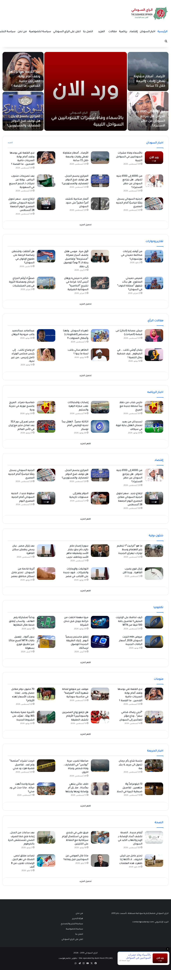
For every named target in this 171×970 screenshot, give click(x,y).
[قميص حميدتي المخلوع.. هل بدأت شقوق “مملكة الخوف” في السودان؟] (154, 283)
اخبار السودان (147, 31)
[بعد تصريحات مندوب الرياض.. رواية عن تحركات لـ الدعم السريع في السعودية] (46, 180)
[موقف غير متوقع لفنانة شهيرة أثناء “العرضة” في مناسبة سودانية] (100, 694)
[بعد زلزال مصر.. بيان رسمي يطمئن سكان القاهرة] (46, 550)
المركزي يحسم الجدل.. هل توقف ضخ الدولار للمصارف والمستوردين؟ (23, 121)
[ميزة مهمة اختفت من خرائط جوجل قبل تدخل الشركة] (100, 622)
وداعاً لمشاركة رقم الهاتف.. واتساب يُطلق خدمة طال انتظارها (21, 621)
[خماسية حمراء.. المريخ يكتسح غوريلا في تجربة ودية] (46, 407)
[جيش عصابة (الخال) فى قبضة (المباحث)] (154, 335)
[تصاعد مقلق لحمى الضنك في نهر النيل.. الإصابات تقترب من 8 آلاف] (46, 860)
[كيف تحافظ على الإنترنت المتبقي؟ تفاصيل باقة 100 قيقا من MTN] (154, 622)
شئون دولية (156, 535)
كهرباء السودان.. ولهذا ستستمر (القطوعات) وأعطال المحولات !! (75, 335)
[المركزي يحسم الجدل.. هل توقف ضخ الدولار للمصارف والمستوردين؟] (23, 111)
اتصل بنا (88, 31)
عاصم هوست (65, 958)
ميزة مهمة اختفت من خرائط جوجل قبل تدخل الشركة (76, 621)
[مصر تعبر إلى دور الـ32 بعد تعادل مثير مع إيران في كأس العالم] (46, 426)
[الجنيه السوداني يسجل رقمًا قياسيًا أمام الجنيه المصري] (154, 203)
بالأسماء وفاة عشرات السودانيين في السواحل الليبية (129, 157)
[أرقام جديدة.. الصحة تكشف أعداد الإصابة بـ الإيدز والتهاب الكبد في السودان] (154, 837)
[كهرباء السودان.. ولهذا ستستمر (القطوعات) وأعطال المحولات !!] (100, 335)
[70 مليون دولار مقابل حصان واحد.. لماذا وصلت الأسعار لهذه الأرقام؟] (46, 694)
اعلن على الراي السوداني (67, 31)
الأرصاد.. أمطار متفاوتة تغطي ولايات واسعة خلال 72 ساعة (149, 81)
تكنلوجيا (158, 607)
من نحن (22, 31)
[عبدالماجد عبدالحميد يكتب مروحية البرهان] (46, 335)
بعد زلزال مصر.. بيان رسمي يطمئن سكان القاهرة (23, 550)
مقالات (112, 31)
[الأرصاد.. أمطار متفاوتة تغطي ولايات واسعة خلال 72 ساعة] (148, 71)
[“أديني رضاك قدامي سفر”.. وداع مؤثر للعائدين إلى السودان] (154, 717)
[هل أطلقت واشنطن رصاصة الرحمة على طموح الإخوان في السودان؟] (46, 256)
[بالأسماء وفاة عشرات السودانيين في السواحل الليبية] (85, 91)
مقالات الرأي (155, 320)
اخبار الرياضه (155, 392)
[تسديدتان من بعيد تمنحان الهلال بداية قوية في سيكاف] (154, 426)
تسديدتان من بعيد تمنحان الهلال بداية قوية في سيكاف (129, 426)
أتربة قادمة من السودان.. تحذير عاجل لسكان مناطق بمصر (22, 573)
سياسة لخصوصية (40, 31)
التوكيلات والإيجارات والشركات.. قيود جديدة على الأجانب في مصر (75, 573)
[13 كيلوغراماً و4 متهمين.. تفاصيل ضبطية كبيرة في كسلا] (154, 788)
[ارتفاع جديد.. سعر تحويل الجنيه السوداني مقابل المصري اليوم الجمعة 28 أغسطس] (46, 203)
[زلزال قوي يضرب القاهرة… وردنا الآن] (154, 573)
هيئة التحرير (77, 919)
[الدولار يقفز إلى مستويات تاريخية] (100, 498)
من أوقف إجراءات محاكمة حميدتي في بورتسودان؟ (131, 255)
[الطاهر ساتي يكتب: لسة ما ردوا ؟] (100, 354)
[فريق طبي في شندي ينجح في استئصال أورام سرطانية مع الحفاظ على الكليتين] (100, 837)
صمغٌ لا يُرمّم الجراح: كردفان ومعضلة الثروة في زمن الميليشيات (21, 282)
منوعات (158, 679)
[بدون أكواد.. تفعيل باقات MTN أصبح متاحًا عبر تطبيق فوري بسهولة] (46, 641)
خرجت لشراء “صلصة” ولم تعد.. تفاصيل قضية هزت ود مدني (22, 765)
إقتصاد (133, 31)
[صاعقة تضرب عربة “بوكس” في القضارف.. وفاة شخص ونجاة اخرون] (100, 765)
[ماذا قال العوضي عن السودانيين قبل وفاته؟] (100, 860)
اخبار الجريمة (155, 750)
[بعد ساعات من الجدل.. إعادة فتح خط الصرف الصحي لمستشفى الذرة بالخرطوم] (46, 837)
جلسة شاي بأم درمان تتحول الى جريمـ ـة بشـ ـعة (130, 765)
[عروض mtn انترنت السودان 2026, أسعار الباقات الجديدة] (154, 641)
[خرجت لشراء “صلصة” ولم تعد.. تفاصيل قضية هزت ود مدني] (46, 765)
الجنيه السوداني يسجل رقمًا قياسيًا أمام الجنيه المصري (129, 203)
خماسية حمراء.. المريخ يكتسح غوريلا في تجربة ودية (21, 406)
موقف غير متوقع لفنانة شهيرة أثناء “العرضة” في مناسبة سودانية (75, 693)
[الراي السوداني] (149, 13)
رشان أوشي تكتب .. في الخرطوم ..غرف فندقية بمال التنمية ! (129, 354)
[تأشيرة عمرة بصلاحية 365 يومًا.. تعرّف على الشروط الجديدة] (46, 717)
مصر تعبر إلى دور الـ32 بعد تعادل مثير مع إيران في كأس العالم (21, 426)
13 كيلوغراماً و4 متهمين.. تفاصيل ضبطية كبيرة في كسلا (129, 788)
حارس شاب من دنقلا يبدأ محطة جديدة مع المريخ (131, 406)
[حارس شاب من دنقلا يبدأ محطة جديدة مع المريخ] (154, 407)
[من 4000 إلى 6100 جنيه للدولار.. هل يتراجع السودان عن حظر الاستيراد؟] (154, 180)
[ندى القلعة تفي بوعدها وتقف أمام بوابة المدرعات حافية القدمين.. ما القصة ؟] (46, 157)
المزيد (101, 31)
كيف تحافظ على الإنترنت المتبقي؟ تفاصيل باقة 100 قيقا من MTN (129, 621)
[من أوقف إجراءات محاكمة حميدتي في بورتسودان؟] (154, 256)
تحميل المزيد (85, 225)
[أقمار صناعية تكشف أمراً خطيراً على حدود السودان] (100, 203)
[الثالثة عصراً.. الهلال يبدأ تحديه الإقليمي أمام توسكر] (100, 426)
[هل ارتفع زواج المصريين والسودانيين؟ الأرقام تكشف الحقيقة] (100, 717)
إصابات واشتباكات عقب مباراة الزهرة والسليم (78, 406)
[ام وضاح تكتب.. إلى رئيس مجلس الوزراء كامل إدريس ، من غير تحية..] (46, 354)
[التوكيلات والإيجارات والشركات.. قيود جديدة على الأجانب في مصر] (100, 573)
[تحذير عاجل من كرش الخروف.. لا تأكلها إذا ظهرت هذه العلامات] (154, 860)
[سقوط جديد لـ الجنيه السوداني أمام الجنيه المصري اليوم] (46, 498)
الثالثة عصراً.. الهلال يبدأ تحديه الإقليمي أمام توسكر (75, 426)
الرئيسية (162, 31)
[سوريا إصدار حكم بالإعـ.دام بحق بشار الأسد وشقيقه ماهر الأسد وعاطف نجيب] (100, 550)
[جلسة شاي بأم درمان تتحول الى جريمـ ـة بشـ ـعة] (154, 765)
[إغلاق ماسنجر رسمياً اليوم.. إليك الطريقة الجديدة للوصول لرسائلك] (100, 641)
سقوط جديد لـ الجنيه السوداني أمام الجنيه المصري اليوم (22, 497)
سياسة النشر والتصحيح (72, 924)
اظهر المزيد (85, 444)
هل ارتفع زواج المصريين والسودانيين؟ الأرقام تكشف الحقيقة (75, 716)
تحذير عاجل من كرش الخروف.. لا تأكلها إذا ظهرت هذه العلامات (130, 860)
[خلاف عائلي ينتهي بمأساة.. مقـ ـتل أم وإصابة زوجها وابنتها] (100, 788)
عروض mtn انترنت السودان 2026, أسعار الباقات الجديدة (130, 641)
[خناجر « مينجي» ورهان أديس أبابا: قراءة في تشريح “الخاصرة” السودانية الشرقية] (100, 283)
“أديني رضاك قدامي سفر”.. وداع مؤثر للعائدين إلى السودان (130, 716)
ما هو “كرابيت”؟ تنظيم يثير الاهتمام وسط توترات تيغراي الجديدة (129, 550)
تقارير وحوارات (154, 241)
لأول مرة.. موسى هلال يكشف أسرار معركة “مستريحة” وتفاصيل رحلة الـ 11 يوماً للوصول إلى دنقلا (76, 259)
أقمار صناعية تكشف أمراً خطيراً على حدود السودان (76, 203)
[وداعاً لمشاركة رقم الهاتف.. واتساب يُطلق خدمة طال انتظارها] (46, 622)
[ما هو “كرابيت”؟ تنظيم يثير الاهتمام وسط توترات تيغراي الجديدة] (154, 550)
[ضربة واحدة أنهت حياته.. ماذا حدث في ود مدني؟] (46, 788)
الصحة (159, 822)
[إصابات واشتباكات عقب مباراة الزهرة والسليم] (100, 407)
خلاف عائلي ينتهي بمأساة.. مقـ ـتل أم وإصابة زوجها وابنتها (76, 788)
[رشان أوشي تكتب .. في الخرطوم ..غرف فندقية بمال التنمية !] (154, 354)
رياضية (123, 31)
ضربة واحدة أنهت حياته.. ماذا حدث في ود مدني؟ (22, 788)
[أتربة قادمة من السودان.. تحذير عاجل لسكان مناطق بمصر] (46, 573)
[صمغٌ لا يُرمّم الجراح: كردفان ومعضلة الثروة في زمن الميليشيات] (46, 283)
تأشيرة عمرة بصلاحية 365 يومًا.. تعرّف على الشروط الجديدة (22, 716)
